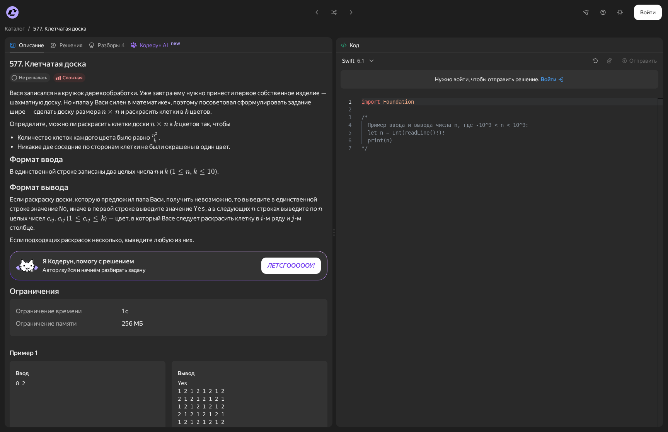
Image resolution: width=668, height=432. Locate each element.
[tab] (27, 45)
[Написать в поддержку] (603, 12)
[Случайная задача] (334, 12)
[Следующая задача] (351, 12)
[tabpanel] (168, 240)
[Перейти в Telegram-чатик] (586, 12)
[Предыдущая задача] (317, 12)
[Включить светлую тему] (620, 12)
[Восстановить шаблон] (595, 61)
